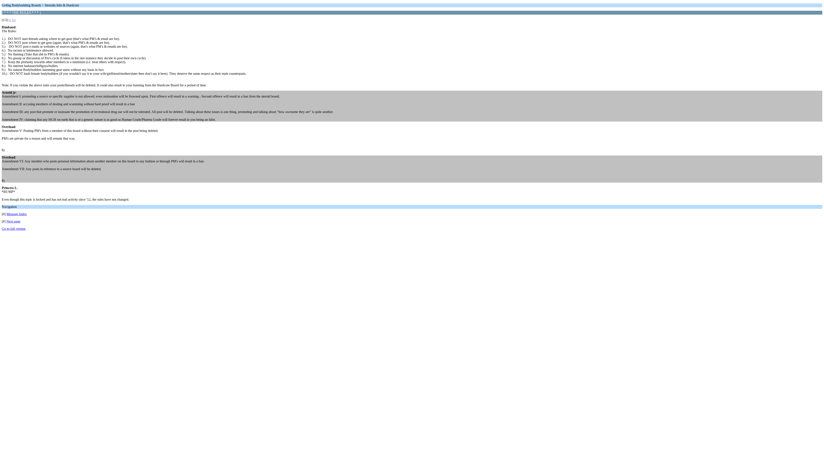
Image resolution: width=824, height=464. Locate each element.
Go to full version (14, 228)
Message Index (16, 214)
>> (14, 20)
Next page (13, 221)
